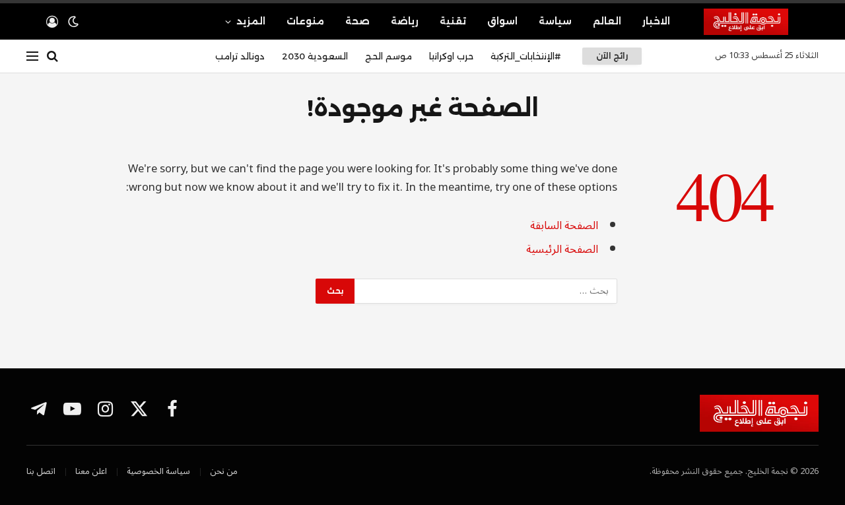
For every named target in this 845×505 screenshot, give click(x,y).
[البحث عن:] (485, 291)
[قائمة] (32, 56)
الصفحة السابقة (564, 225)
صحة (357, 21)
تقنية (453, 21)
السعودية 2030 (315, 56)
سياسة (555, 21)
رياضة (405, 21)
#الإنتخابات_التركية (525, 56)
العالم (607, 21)
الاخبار (656, 21)
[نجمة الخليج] (761, 22)
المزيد (250, 21)
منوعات (305, 21)
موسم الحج (388, 56)
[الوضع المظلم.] (73, 22)
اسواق (502, 21)
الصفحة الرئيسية (562, 249)
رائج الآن (612, 56)
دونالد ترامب (240, 56)
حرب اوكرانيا (451, 56)
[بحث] (52, 56)
